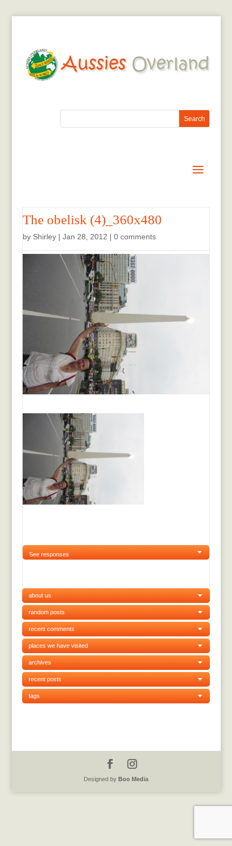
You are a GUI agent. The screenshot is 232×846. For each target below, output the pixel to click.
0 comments (135, 236)
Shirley (44, 236)
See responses (49, 554)
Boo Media (133, 779)
